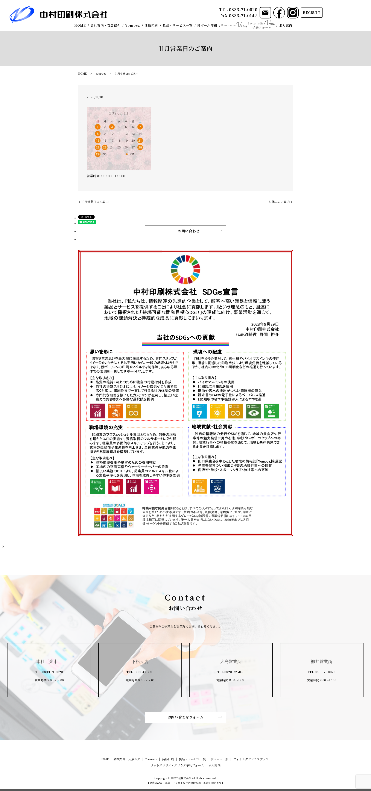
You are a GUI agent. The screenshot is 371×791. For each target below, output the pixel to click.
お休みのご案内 (279, 202)
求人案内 (285, 25)
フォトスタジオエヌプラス (233, 24)
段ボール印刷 (207, 25)
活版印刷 (151, 25)
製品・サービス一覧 (178, 25)
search (297, 25)
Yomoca (132, 25)
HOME (80, 25)
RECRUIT (312, 12)
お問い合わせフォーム (186, 717)
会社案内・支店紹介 (105, 25)
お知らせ (101, 73)
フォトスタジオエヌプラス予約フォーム (262, 24)
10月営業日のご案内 (94, 202)
